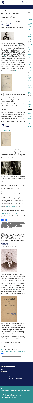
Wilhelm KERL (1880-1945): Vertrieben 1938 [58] (7, 398)
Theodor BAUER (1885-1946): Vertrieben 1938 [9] (7, 397)
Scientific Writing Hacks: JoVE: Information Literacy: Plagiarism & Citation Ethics (30, 93)
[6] (17, 119)
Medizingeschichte (18, 13)
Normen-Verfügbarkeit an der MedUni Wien (9, 379)
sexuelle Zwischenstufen (5, 226)
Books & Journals (3, 232)
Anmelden (29, 101)
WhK (16, 226)
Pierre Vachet (14, 225)
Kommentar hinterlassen (13, 238)
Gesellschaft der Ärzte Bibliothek (5, 13)
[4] (15, 70)
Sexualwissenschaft (19, 225)
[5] (15, 110)
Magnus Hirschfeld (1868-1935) (8, 292)
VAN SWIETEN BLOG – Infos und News (7, 6)
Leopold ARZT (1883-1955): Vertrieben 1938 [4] (7, 394)
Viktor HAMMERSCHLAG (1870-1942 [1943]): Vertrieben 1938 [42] (9, 395)
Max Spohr (18, 224)
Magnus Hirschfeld (14, 224)
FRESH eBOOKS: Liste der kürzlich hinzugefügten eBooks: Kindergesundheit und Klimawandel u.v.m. (30, 86)
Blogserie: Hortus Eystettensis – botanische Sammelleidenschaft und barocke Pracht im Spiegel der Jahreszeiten (15, 391)
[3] (9, 59)
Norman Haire (10, 225)
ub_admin (7, 238)
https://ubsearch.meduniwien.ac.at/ (5, 130)
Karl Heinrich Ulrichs (19, 44)
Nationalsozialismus (4, 225)
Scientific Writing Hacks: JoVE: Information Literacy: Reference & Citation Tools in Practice (30, 119)
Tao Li (14, 226)
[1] (22, 50)
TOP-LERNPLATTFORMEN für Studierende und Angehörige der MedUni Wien (14, 378)
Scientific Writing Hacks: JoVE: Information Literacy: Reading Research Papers (30, 125)
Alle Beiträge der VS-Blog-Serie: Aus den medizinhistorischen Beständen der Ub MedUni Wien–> (13, 351)
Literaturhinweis (13, 13)
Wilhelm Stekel (20, 226)
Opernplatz (15, 155)
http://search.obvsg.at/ (4, 248)
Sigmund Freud (11, 226)
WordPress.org (30, 106)
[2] (4, 55)
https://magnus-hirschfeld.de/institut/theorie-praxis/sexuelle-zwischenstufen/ (11, 213)
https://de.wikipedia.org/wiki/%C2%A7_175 (10, 206)
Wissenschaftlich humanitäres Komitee (6, 227)
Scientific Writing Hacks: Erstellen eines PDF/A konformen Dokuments (13, 381)
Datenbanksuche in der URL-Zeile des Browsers (7, 393)
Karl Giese (3, 224)
